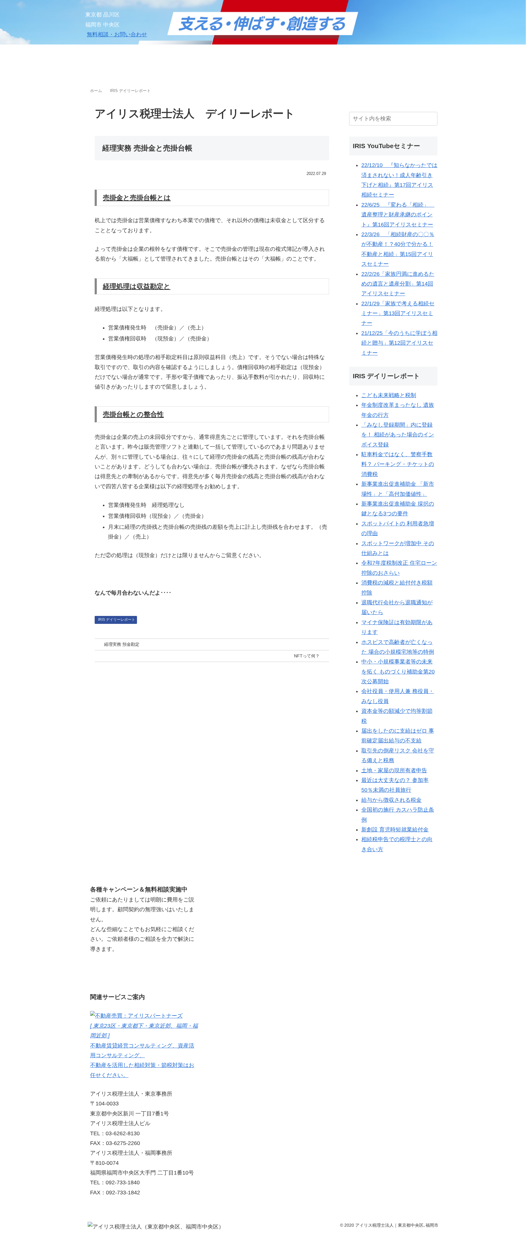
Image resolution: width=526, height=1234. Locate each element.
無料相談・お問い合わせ (117, 34)
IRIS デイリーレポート (116, 619)
